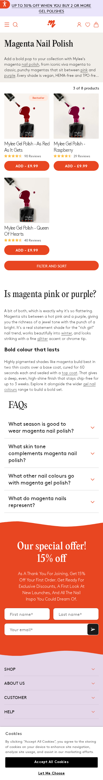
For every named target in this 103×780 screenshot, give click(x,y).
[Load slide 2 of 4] (25, 136)
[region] (51, 753)
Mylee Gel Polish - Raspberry (69, 147)
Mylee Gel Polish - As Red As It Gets (26, 147)
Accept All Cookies (51, 762)
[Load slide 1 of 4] (22, 136)
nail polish (30, 64)
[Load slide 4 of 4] (31, 136)
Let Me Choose (51, 773)
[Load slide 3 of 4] (28, 136)
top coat (69, 373)
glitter (42, 338)
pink (84, 70)
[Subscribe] (93, 629)
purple (9, 75)
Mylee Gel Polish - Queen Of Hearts (26, 231)
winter (66, 333)
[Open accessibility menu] (5, 4)
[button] (7, 24)
